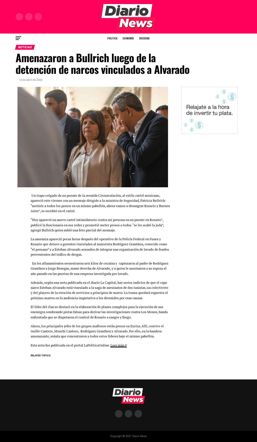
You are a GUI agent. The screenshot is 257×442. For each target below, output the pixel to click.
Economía (128, 38)
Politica (112, 38)
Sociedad (144, 38)
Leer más (117, 345)
